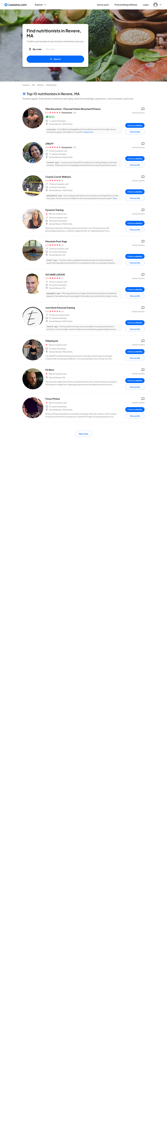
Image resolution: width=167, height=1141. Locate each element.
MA (33, 85)
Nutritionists (51, 85)
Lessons (25, 85)
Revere (40, 85)
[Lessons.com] (15, 4)
